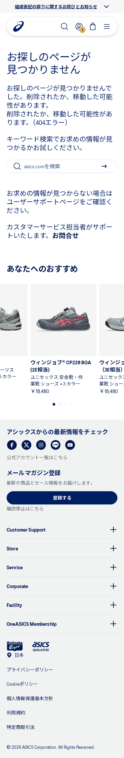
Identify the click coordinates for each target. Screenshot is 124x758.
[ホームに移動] (18, 26)
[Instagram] (41, 445)
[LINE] (55, 445)
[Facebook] (12, 445)
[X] (26, 445)
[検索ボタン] (104, 166)
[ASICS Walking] (41, 646)
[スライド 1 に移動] (54, 404)
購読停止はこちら (25, 508)
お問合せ (65, 235)
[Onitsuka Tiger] (15, 646)
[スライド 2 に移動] (60, 404)
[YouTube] (70, 445)
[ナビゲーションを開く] (106, 26)
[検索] (64, 26)
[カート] (93, 26)
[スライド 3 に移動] (65, 404)
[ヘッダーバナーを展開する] (106, 7)
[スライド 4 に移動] (71, 404)
